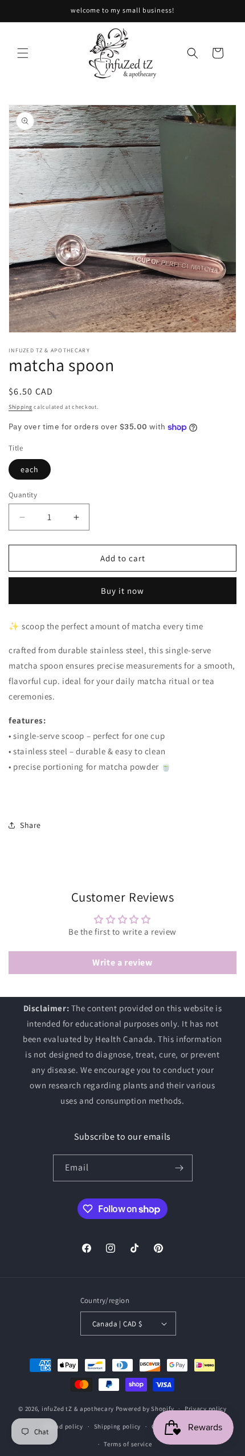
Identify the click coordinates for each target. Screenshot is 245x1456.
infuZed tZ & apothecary (78, 1409)
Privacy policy (206, 1409)
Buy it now (122, 590)
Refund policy (63, 1426)
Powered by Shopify (145, 1409)
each (30, 469)
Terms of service (128, 1444)
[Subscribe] (179, 1168)
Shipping (20, 407)
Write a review (122, 962)
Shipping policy (117, 1426)
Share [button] (30, 825)
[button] (22, 53)
